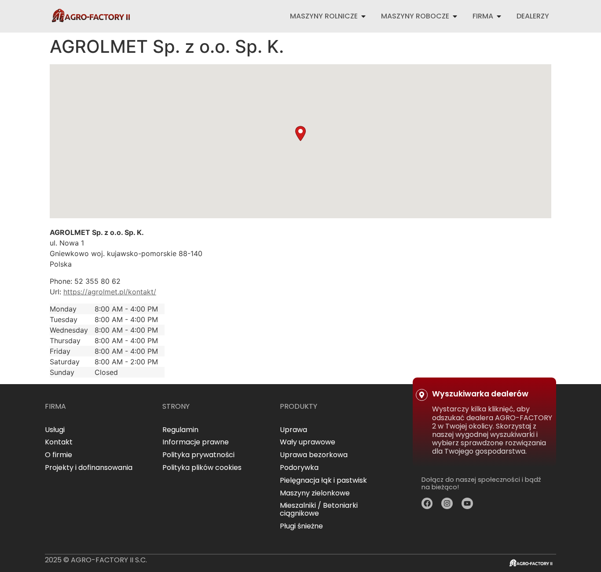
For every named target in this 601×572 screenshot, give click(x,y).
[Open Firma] (498, 16)
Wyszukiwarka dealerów (480, 394)
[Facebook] (427, 503)
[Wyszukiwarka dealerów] (422, 395)
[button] (300, 133)
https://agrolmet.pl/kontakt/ (109, 291)
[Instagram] (447, 503)
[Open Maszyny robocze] (454, 16)
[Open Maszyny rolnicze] (363, 16)
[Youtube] (467, 503)
